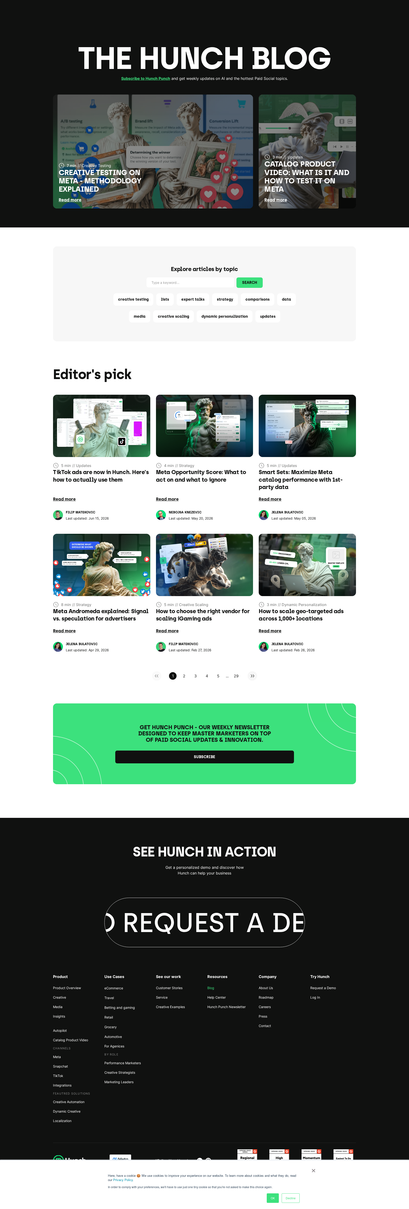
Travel (109, 998)
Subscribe (204, 757)
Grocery (110, 1027)
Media (57, 1007)
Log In (315, 997)
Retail (108, 1017)
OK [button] (273, 1198)
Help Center (216, 997)
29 (236, 676)
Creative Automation (68, 1102)
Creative (59, 997)
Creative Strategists (119, 1072)
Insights (59, 1016)
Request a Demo (323, 988)
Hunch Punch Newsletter (226, 1007)
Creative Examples (170, 1007)
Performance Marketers (122, 1063)
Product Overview (67, 988)
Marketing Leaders (118, 1082)
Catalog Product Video (70, 1040)
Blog (210, 988)
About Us (266, 988)
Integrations (62, 1085)
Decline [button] (291, 1198)
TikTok (58, 1076)
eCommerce (113, 988)
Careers (265, 1007)
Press (263, 1016)
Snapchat (60, 1066)
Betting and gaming (119, 1007)
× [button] (313, 1169)
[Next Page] (252, 676)
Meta (57, 1057)
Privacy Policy (123, 1179)
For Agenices (114, 1046)
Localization (62, 1121)
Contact (265, 1026)
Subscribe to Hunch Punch (145, 78)
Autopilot (60, 1030)
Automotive (113, 1037)
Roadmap (266, 997)
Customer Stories (169, 988)
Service (162, 997)
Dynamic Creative (66, 1111)
